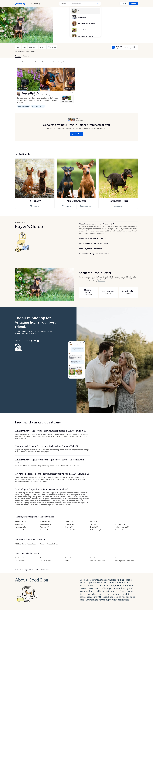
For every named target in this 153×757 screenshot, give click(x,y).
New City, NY (19, 524)
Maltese (67, 561)
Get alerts (77, 134)
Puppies (26, 56)
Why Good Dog (34, 4)
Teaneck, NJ (69, 524)
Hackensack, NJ (20, 527)
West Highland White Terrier (125, 561)
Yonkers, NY (69, 521)
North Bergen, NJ (96, 530)
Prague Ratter (28, 570)
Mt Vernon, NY (45, 521)
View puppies (34, 206)
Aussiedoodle (19, 558)
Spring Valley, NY (46, 524)
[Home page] (20, 3)
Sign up (133, 3)
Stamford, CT (95, 521)
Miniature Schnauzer (97, 561)
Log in (124, 3)
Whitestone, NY (120, 524)
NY (37, 570)
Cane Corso (94, 558)
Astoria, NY (44, 530)
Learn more (101, 281)
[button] (28, 79)
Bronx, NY (118, 521)
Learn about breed (86, 206)
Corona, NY (119, 530)
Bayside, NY (69, 527)
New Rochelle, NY (21, 521)
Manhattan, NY (70, 530)
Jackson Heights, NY (122, 527)
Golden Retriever (46, 561)
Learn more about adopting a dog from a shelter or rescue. (51, 505)
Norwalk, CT (94, 527)
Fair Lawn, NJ (20, 530)
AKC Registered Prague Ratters (26, 544)
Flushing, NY (44, 527)
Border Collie (69, 558)
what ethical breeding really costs (91, 233)
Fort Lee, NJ (94, 524)
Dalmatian (118, 558)
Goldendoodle (20, 561)
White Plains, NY (31, 51)
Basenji (42, 558)
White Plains (45, 570)
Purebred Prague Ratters (49, 544)
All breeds (18, 570)
